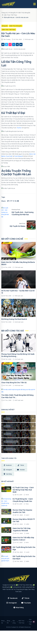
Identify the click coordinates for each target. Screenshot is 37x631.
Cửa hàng (9, 474)
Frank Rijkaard (18, 156)
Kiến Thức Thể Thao (10, 15)
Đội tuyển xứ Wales (17, 226)
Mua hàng (20, 607)
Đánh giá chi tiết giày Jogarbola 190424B (22, 529)
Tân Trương (6, 39)
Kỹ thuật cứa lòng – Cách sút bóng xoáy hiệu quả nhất (23, 489)
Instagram (9, 469)
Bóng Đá (13, 13)
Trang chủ (4, 13)
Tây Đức (19, 128)
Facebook (9, 465)
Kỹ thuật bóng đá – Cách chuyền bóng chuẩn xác (23, 500)
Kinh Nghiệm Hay (31, 622)
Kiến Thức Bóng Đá (24, 13)
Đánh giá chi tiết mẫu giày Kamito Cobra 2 (23, 538)
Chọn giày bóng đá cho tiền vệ (13, 382)
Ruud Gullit (9, 156)
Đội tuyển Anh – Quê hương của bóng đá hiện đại (22, 213)
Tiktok (22, 465)
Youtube (22, 469)
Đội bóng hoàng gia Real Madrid (14, 319)
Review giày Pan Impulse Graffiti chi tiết (22, 511)
